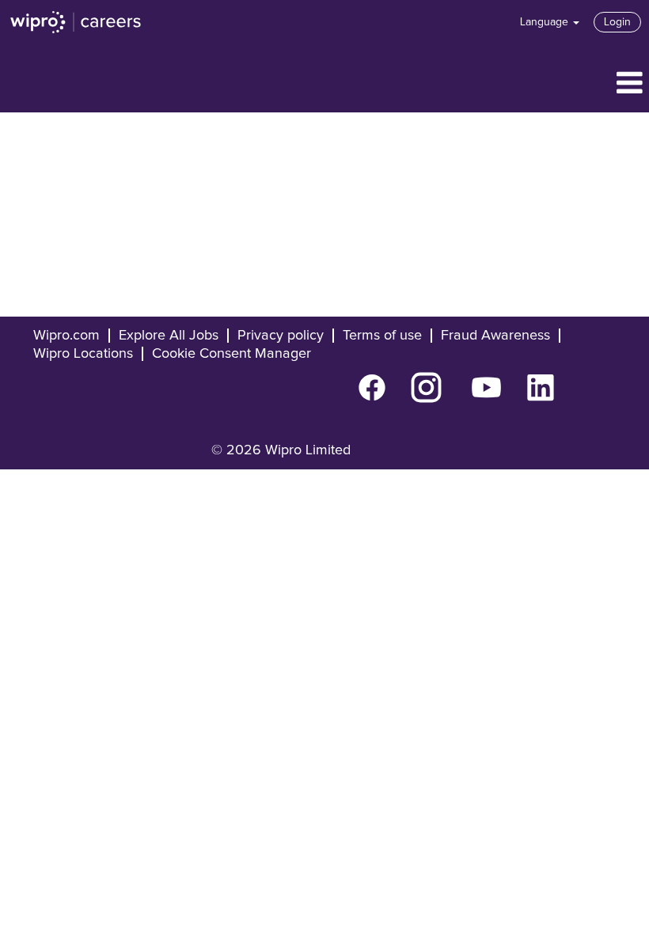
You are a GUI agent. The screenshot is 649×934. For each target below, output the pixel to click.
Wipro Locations (83, 354)
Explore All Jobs (168, 335)
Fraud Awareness (495, 335)
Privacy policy (280, 335)
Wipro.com (66, 335)
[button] (324, 84)
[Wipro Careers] (76, 22)
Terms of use (382, 335)
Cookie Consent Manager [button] (231, 354)
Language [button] (545, 22)
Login (617, 22)
